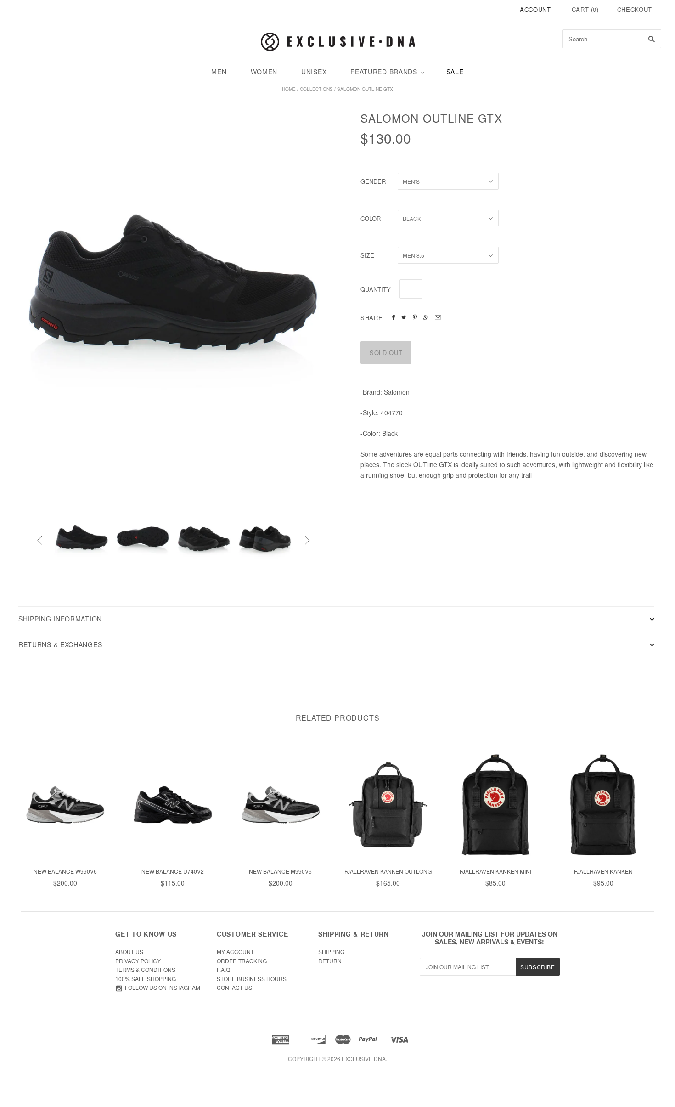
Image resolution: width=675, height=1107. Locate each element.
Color (370, 218)
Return (330, 961)
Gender (373, 181)
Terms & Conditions (145, 969)
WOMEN (264, 71)
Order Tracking (242, 961)
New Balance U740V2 (172, 871)
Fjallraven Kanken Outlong (388, 871)
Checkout (634, 9)
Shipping (331, 951)
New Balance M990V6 (280, 871)
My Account (235, 951)
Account (535, 9)
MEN (218, 71)
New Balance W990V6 (65, 871)
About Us (129, 951)
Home (289, 89)
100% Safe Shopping (145, 979)
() (585, 9)
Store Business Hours (252, 979)
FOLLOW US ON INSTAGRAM (162, 987)
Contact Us (234, 987)
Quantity (375, 289)
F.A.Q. (224, 969)
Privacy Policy (138, 961)
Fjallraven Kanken (603, 871)
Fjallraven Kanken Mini (495, 871)
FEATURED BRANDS (383, 71)
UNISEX (313, 71)
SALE (455, 71)
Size (367, 255)
